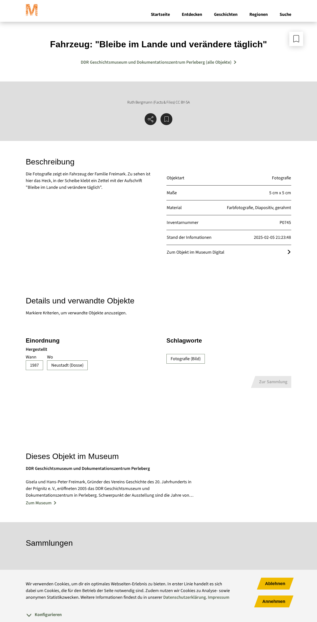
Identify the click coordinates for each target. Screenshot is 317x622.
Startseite (160, 14)
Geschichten (226, 14)
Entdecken (192, 14)
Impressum (218, 597)
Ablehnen (275, 583)
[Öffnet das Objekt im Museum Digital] (289, 252)
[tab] (158, 614)
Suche (285, 14)
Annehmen (273, 601)
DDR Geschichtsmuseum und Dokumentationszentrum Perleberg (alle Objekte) (156, 62)
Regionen (258, 14)
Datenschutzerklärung (184, 597)
